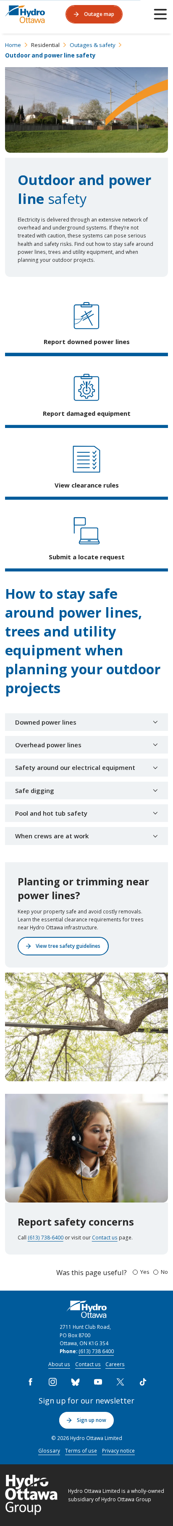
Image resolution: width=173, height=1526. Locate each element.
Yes (144, 1272)
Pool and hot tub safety (52, 813)
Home (13, 45)
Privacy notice (118, 1450)
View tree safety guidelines (68, 945)
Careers (115, 1364)
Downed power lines (45, 722)
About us (59, 1364)
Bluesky (75, 1382)
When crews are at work (52, 836)
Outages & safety (92, 45)
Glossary (49, 1450)
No (164, 1272)
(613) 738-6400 (45, 1237)
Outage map (99, 13)
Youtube (98, 1382)
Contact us (105, 1237)
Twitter (120, 1382)
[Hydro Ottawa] (25, 14)
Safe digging (34, 790)
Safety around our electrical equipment (75, 767)
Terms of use (81, 1450)
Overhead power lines (48, 745)
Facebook (30, 1382)
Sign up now (91, 1419)
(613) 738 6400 (96, 1351)
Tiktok (143, 1382)
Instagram (53, 1382)
